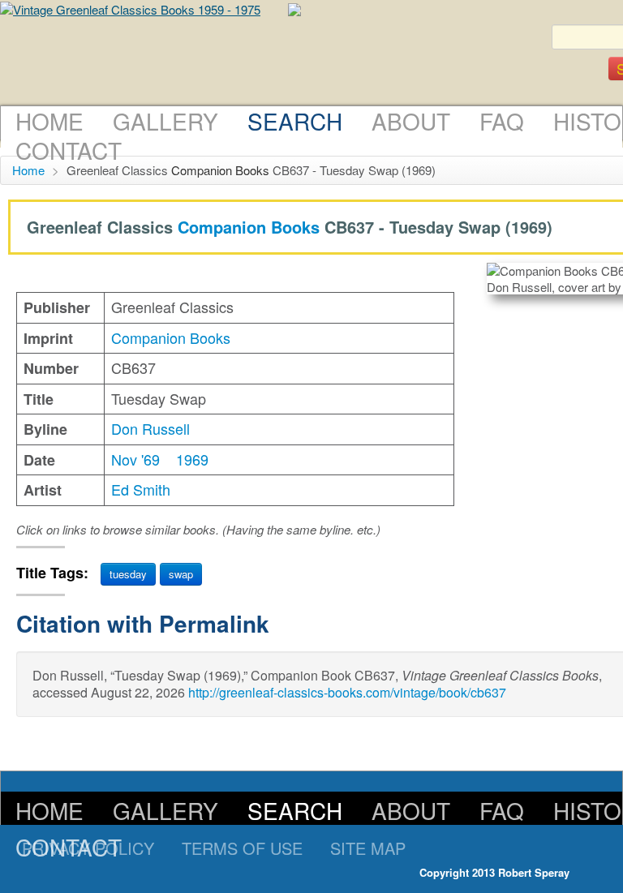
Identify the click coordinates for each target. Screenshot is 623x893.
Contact (68, 150)
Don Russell (150, 428)
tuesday (128, 574)
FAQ (501, 120)
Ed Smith (140, 489)
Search (294, 120)
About (411, 120)
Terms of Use (242, 848)
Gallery (165, 120)
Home (49, 120)
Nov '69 (135, 459)
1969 (192, 459)
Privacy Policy (88, 848)
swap (181, 574)
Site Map (368, 848)
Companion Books (220, 169)
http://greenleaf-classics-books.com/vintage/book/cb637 (347, 692)
